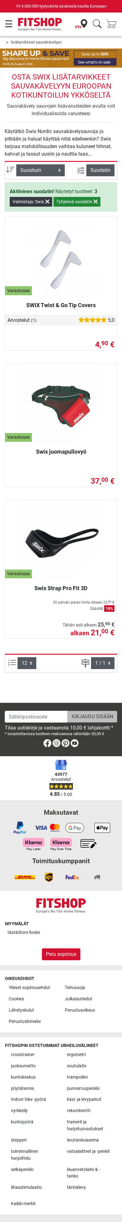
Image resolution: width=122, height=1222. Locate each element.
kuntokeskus (23, 1077)
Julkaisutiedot (78, 999)
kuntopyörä (22, 1122)
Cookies (16, 999)
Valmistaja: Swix (29, 201)
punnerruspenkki (83, 1088)
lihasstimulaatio (26, 1187)
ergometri (76, 1054)
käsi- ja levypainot (84, 1099)
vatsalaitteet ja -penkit (88, 1151)
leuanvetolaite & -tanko (83, 1173)
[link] (47, 744)
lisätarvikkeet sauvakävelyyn (36, 42)
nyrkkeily (19, 1110)
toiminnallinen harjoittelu (24, 1155)
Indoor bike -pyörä (28, 1099)
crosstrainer (22, 1054)
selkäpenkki (22, 1169)
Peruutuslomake (25, 1021)
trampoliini (77, 1077)
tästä (24, 932)
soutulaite (76, 1066)
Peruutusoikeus (80, 1010)
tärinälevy (76, 1187)
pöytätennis (22, 1088)
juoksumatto (23, 1066)
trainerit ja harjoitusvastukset (85, 1125)
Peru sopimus (61, 954)
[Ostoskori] (113, 24)
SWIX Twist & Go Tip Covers (61, 305)
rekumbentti (78, 1110)
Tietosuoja (75, 987)
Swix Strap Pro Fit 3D (61, 588)
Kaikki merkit (23, 1203)
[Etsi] (97, 24)
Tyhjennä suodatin (74, 201)
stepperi (19, 1140)
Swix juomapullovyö (61, 451)
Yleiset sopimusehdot (29, 987)
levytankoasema (83, 1140)
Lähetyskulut (21, 1010)
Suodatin (100, 170)
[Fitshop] (40, 24)
